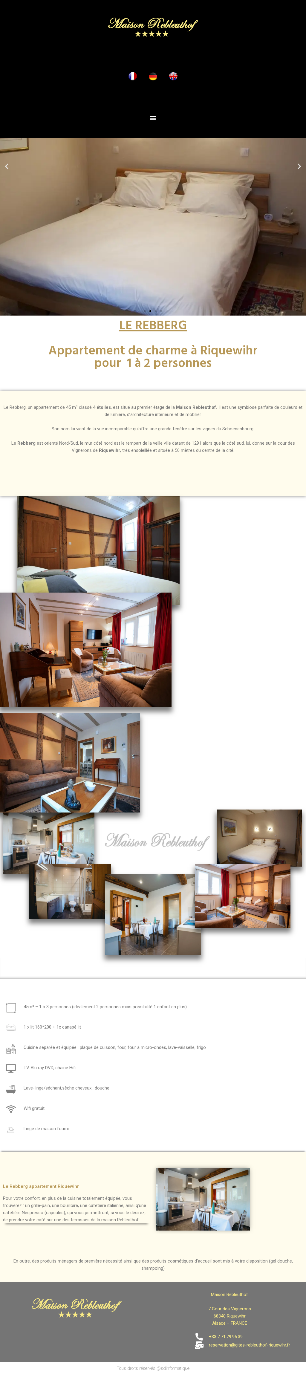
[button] (153, 118)
